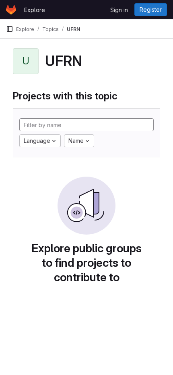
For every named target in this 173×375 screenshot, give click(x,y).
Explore (34, 9)
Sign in (119, 9)
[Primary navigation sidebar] (9, 29)
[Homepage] (11, 9)
